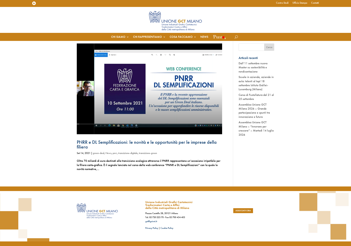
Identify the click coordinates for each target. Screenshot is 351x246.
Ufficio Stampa (299, 2)
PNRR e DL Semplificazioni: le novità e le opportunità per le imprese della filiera (147, 144)
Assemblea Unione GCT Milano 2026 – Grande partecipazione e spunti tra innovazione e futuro (254, 111)
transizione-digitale (128, 153)
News (204, 37)
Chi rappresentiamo (147, 37)
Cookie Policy (167, 228)
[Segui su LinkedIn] (34, 3)
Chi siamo (118, 37)
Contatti (315, 2)
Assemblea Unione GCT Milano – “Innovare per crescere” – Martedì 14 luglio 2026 (256, 128)
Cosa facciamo (181, 37)
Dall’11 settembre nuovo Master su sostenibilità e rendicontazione (253, 67)
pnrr (115, 153)
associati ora (243, 210)
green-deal (98, 153)
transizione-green (148, 153)
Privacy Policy (151, 228)
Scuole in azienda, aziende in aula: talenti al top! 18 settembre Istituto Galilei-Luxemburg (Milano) (256, 83)
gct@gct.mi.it (151, 221)
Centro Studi (282, 2)
